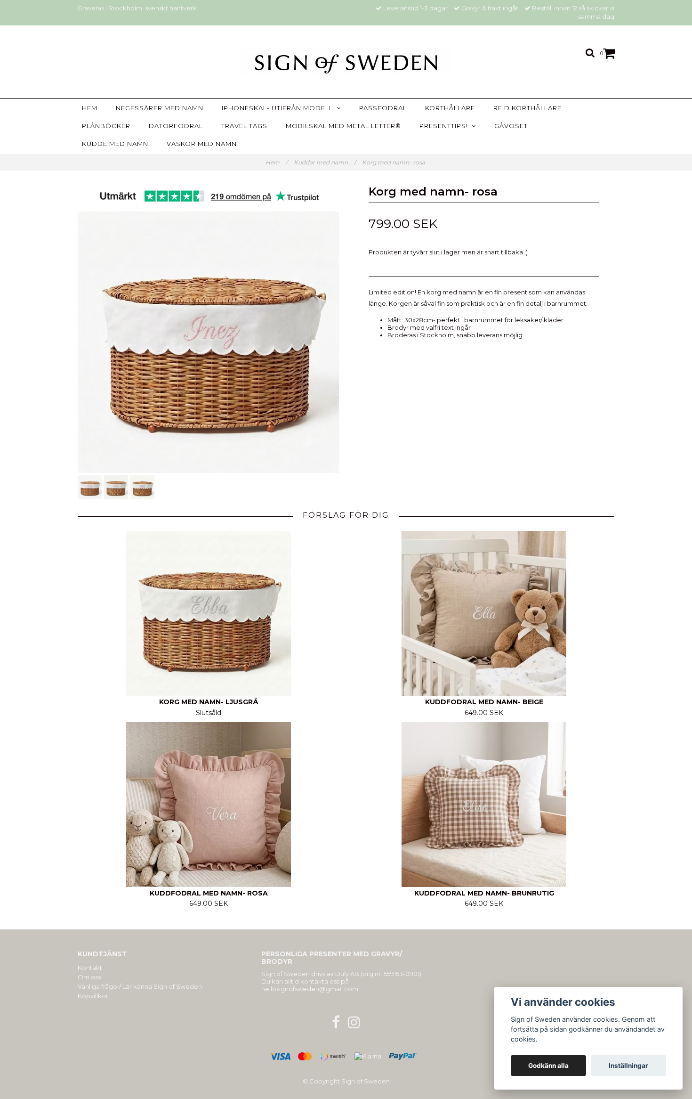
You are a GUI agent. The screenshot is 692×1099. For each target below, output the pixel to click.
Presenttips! (445, 126)
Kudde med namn (115, 143)
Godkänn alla (548, 1065)
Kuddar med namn (325, 162)
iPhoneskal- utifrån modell (279, 108)
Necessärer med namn (159, 108)
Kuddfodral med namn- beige (484, 702)
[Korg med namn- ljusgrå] (208, 613)
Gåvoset (511, 126)
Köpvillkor (93, 996)
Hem (89, 108)
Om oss (89, 977)
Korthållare (450, 108)
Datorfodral (176, 126)
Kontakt (90, 967)
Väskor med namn (202, 143)
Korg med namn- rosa (394, 162)
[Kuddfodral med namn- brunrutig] (484, 804)
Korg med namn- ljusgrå (208, 702)
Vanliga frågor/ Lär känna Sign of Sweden (140, 986)
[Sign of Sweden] (346, 59)
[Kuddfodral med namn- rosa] (208, 804)
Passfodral (383, 108)
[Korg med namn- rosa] (208, 342)
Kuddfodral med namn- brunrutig (484, 893)
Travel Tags (244, 126)
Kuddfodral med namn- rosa (209, 893)
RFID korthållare (527, 108)
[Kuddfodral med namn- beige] (484, 613)
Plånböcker (106, 126)
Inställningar (628, 1065)
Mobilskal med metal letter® (343, 126)
